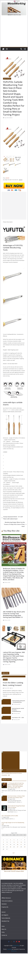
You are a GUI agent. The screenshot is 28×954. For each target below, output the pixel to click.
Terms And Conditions (7, 901)
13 (17, 842)
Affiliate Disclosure (6, 898)
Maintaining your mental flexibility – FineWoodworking (18, 710)
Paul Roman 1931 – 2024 (18, 717)
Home (3, 926)
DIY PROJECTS (5, 915)
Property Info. (5, 907)
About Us (4, 929)
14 (21, 842)
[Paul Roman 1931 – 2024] (6, 718)
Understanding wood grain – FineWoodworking (18, 701)
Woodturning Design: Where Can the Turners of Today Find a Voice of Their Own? (14, 524)
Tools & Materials (6, 918)
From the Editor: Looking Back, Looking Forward (13, 683)
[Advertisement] (14, 32)
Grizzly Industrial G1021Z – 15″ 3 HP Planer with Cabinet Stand (13, 518)
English (18, 1)
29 (24, 847)
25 (10, 847)
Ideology (5, 679)
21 (21, 844)
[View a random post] (24, 49)
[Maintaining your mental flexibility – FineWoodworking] (6, 711)
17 (7, 844)
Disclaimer (4, 904)
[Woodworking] (3, 49)
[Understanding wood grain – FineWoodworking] (6, 702)
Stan (11, 117)
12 (14, 842)
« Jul (13, 853)
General (3, 912)
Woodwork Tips (5, 921)
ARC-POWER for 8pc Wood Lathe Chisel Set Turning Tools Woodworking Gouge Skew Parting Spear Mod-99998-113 (14, 614)
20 (17, 844)
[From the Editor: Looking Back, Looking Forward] (14, 676)
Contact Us (4, 935)
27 (17, 847)
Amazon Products (7, 78)
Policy (3, 932)
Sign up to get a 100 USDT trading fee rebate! (14, 871)
